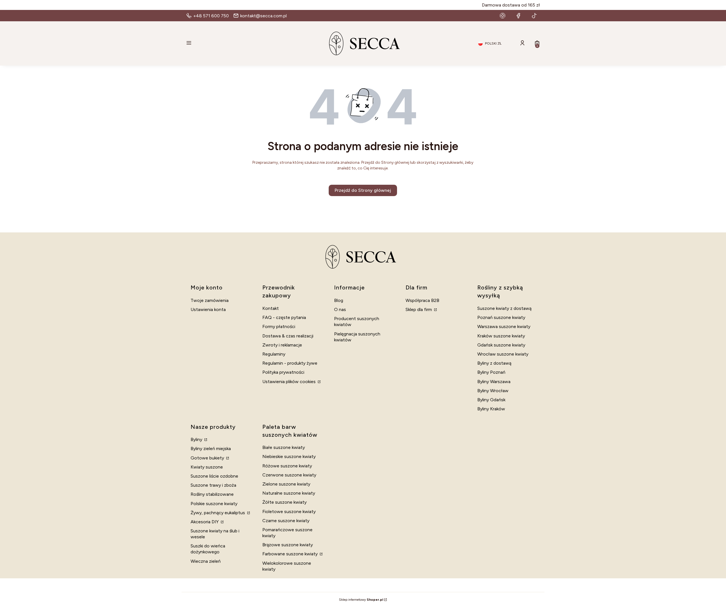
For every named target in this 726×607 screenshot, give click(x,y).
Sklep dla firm (419, 309)
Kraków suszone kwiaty (501, 336)
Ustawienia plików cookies (289, 381)
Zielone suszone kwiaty (286, 484)
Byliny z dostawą (494, 363)
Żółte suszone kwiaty (284, 502)
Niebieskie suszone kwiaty (289, 456)
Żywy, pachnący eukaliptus (218, 512)
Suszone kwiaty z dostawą (504, 308)
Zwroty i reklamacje (282, 345)
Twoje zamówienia (210, 300)
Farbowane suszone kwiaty (290, 553)
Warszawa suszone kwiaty (503, 326)
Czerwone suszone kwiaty (289, 475)
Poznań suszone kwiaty (501, 317)
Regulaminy (273, 354)
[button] (242, 43)
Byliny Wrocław (492, 390)
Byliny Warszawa (493, 381)
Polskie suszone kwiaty (214, 503)
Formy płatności (278, 326)
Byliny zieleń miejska (211, 448)
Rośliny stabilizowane (212, 494)
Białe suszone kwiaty (283, 447)
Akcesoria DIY (205, 521)
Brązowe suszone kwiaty (287, 544)
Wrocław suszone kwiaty (502, 354)
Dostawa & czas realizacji (287, 336)
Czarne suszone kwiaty (285, 520)
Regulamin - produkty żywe (289, 363)
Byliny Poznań (491, 372)
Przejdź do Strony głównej (363, 190)
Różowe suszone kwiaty (287, 466)
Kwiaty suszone (207, 467)
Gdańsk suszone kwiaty (501, 345)
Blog (338, 300)
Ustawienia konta (208, 309)
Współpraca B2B (422, 300)
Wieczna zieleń (206, 561)
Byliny (197, 439)
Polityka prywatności (283, 372)
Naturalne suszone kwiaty (288, 493)
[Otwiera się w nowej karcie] (502, 15)
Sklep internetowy (361, 600)
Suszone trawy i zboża (213, 485)
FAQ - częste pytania (284, 317)
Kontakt (270, 308)
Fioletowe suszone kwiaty (289, 511)
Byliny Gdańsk (491, 399)
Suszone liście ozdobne (214, 476)
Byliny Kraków (491, 408)
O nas (340, 309)
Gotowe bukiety (208, 458)
